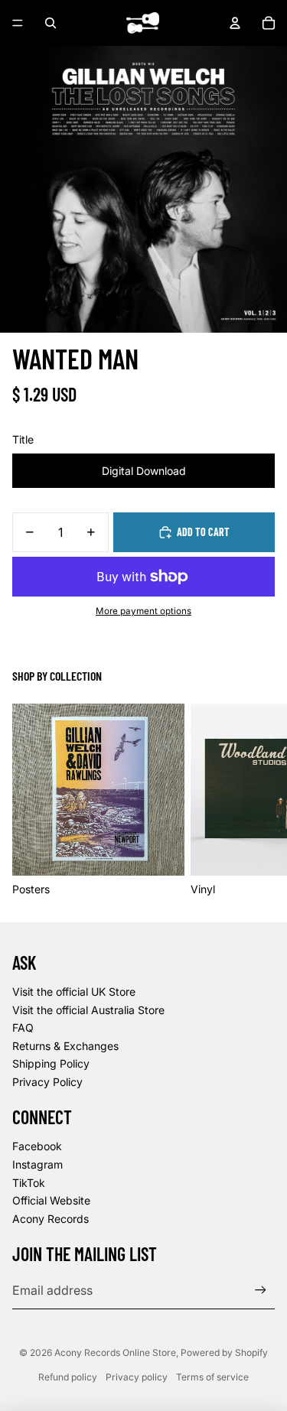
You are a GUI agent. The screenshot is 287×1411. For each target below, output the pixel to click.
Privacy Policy (47, 1081)
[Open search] (50, 23)
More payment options (143, 611)
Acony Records (50, 1218)
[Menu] (17, 23)
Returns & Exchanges (65, 1045)
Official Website (51, 1200)
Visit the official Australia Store (88, 1009)
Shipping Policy (51, 1063)
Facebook (37, 1146)
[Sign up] (260, 1290)
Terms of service (212, 1377)
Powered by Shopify (224, 1352)
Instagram (37, 1164)
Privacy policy (137, 1377)
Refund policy (67, 1377)
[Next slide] (258, 800)
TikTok (28, 1182)
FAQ (23, 1027)
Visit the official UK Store (73, 991)
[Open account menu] (235, 23)
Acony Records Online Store (115, 1352)
